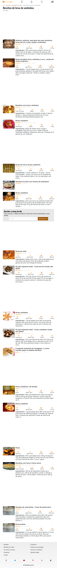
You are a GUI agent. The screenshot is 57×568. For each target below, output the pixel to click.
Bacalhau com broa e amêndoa (27, 105)
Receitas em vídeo (9, 547)
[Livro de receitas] (21, 2)
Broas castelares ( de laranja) (26, 387)
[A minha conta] (31, 2)
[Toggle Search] (42, 2)
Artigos (6, 555)
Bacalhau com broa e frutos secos (28, 463)
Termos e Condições (36, 549)
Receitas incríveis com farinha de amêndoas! (32, 182)
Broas (18, 448)
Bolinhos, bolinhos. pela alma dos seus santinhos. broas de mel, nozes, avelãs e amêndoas (34, 41)
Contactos (33, 544)
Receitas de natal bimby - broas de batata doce (33, 507)
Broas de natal (21, 251)
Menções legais (35, 552)
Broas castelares (22, 121)
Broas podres (20, 524)
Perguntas (6, 552)
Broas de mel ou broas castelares (28, 165)
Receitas (6, 544)
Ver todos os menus (9, 549)
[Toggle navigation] (52, 2)
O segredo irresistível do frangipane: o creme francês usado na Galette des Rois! (32, 349)
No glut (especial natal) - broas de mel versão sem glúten (34, 267)
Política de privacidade (37, 547)
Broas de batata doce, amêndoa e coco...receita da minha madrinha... (35, 60)
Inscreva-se (43, 219)
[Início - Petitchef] (3, 5)
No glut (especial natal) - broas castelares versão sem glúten (34, 330)
